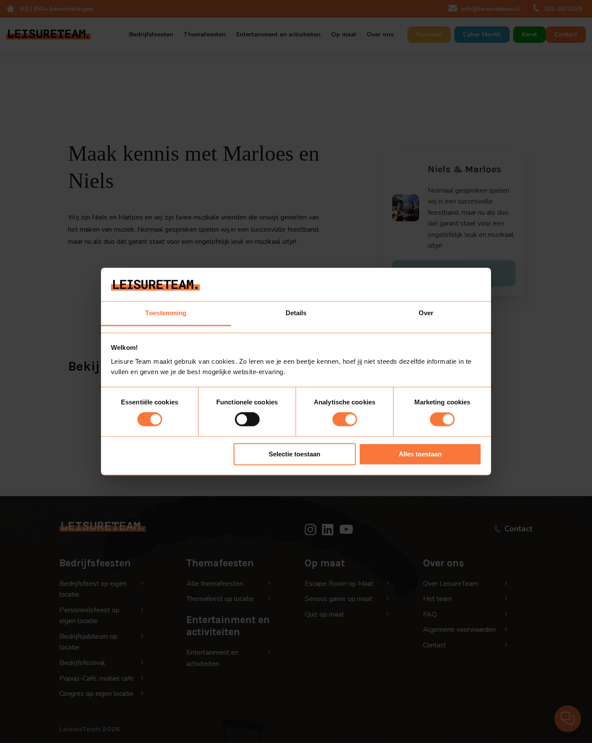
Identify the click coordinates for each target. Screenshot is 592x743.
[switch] (247, 419)
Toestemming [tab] (165, 313)
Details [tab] (296, 313)
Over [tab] (426, 313)
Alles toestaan (420, 454)
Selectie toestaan (294, 454)
